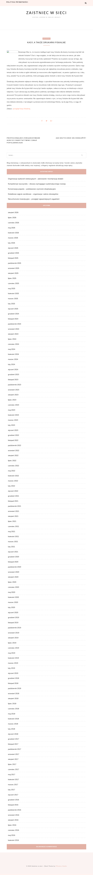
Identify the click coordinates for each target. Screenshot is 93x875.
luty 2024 (11, 364)
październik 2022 (14, 445)
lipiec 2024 (12, 339)
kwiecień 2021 (13, 536)
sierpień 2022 (13, 455)
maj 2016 (11, 835)
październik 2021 (14, 506)
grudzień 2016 (13, 800)
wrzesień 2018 (13, 693)
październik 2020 (14, 567)
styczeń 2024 (13, 369)
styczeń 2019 (13, 673)
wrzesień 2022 (13, 450)
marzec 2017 (13, 785)
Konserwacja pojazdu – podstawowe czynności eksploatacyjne (32, 189)
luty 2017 (11, 790)
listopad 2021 (13, 501)
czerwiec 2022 (13, 466)
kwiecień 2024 (13, 354)
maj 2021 (11, 531)
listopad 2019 (13, 623)
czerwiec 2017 (13, 769)
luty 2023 (11, 425)
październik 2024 (14, 324)
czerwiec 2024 (13, 344)
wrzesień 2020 (13, 572)
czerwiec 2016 (13, 830)
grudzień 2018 (13, 678)
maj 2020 (11, 592)
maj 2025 (11, 288)
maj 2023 (11, 410)
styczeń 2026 (13, 248)
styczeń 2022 (13, 491)
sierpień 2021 (13, 516)
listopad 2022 (13, 440)
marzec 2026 (13, 238)
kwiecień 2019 (13, 658)
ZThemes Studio (61, 866)
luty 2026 (11, 243)
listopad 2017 (13, 744)
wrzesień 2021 (13, 511)
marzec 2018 (13, 724)
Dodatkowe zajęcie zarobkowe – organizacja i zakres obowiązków (33, 194)
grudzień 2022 (13, 435)
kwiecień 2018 (13, 719)
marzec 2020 (13, 602)
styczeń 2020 (13, 612)
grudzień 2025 (13, 253)
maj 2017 (11, 774)
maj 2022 (11, 471)
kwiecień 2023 (13, 415)
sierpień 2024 (13, 334)
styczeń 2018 (13, 734)
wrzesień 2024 (13, 329)
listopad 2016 (13, 805)
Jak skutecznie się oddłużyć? (71, 138)
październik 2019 (14, 628)
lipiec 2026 (12, 218)
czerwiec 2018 (13, 709)
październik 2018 (14, 688)
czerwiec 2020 (13, 587)
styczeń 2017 (13, 795)
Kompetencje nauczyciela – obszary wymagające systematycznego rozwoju (37, 184)
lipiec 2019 (12, 643)
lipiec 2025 (12, 278)
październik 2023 (14, 385)
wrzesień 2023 (13, 390)
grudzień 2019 (13, 617)
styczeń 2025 (13, 309)
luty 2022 (11, 486)
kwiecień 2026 (13, 233)
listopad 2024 (13, 319)
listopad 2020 (13, 562)
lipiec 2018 (12, 704)
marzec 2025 (13, 299)
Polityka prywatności (17, 2)
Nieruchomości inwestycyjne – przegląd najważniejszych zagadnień (33, 199)
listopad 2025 (13, 258)
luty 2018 (11, 729)
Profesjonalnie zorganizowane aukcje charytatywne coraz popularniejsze (23, 140)
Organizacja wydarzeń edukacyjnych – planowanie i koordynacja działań (35, 179)
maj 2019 (11, 653)
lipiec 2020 (12, 582)
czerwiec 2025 (13, 283)
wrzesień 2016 (13, 815)
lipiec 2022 (12, 461)
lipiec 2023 (12, 400)
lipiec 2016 (12, 825)
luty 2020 (11, 607)
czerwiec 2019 (13, 648)
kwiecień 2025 (13, 293)
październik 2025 (14, 263)
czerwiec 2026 (13, 223)
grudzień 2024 (13, 314)
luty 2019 (11, 668)
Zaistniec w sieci (46, 12)
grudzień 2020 (13, 557)
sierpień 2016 (13, 820)
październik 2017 (14, 749)
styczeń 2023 (13, 430)
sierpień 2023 (13, 395)
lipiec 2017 (12, 764)
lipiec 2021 (12, 521)
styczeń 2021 (13, 552)
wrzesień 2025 (13, 268)
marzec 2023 (13, 420)
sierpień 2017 (13, 759)
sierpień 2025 (13, 273)
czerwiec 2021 (13, 526)
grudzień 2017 (13, 739)
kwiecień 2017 (13, 779)
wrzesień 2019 (13, 633)
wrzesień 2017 (13, 754)
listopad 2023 (13, 380)
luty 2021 (11, 547)
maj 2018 (11, 714)
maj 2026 (11, 228)
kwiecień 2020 (13, 597)
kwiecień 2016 (13, 840)
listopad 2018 (13, 683)
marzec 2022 (13, 481)
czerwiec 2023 (13, 405)
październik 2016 (14, 810)
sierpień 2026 (13, 212)
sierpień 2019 (13, 638)
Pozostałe (46, 38)
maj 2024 (11, 349)
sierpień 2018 (13, 698)
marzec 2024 (13, 359)
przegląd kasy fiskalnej (21, 109)
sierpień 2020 (13, 577)
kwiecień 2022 (13, 476)
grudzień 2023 (13, 374)
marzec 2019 (13, 663)
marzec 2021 (13, 542)
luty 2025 (11, 304)
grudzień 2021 (13, 496)
